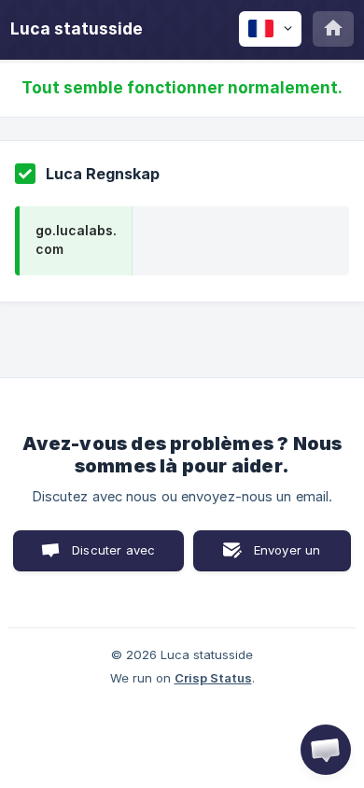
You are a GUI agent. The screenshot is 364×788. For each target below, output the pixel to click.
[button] (326, 750)
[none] (76, 29)
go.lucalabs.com (76, 239)
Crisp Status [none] (213, 677)
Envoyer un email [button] (287, 556)
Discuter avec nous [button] (113, 556)
